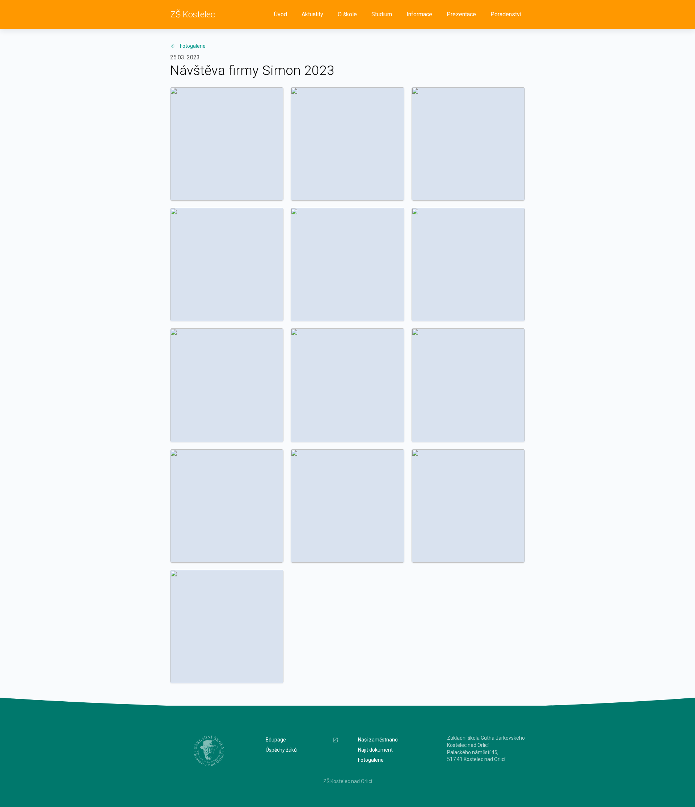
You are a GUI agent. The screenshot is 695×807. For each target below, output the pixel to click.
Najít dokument (375, 750)
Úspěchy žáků (281, 750)
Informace (419, 14)
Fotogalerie (193, 46)
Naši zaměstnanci (378, 740)
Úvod (280, 14)
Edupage (276, 740)
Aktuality (312, 14)
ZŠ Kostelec (192, 14)
